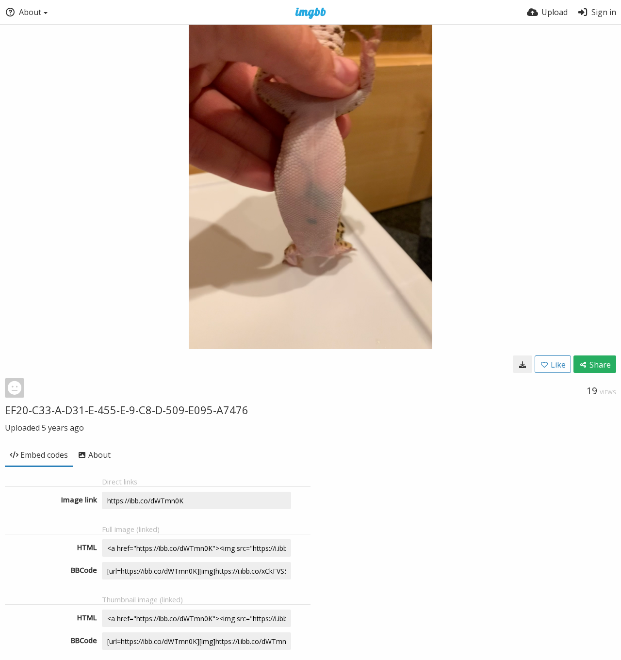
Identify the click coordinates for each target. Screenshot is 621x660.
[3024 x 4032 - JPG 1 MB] (522, 364)
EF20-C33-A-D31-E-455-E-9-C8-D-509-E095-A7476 (126, 409)
